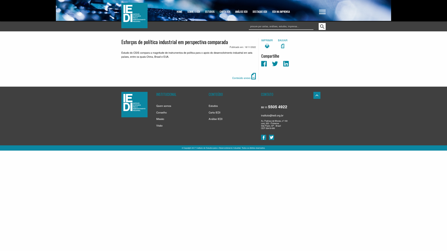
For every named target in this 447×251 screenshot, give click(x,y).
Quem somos (163, 106)
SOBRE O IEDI (193, 11)
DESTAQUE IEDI (260, 11)
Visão (159, 125)
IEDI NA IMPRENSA (281, 11)
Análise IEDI (215, 119)
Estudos (213, 106)
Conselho (161, 112)
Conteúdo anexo (241, 78)
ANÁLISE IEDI (241, 11)
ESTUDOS (210, 11)
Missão (160, 119)
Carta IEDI (214, 112)
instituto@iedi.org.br (272, 115)
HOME (179, 11)
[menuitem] (179, 12)
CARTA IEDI (225, 11)
